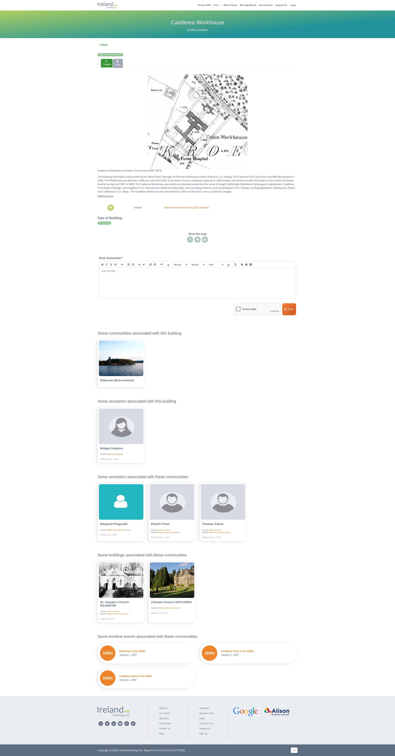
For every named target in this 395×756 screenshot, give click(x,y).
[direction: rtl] (161, 264)
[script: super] (144, 264)
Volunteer (204, 708)
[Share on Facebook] (190, 239)
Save (291, 309)
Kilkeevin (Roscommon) (110, 55)
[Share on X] (197, 239)
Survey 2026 (204, 5)
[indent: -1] (150, 264)
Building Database (197, 30)
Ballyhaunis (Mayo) (116, 529)
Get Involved (265, 5)
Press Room (165, 723)
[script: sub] (139, 264)
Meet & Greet (230, 5)
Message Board (248, 5)
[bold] (102, 264)
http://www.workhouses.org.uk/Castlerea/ (186, 207)
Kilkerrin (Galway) (115, 454)
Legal (202, 718)
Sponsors (164, 718)
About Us (164, 708)
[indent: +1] (155, 264)
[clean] (235, 264)
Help (161, 733)
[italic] (107, 264)
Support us (205, 728)
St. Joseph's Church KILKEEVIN (114, 604)
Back (105, 44)
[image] (246, 264)
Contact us (164, 728)
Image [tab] (106, 64)
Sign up (203, 733)
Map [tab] (118, 64)
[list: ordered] (129, 264)
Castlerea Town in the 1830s (237, 651)
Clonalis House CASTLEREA (171, 602)
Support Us (281, 5)
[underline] (111, 264)
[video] (250, 264)
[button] (168, 264)
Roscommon (165, 529)
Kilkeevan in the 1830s (132, 651)
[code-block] (122, 264)
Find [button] (216, 5)
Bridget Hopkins (111, 448)
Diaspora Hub (206, 713)
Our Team (164, 713)
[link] (242, 264)
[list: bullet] (133, 264)
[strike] (115, 264)
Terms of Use (206, 723)
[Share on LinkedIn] (205, 239)
